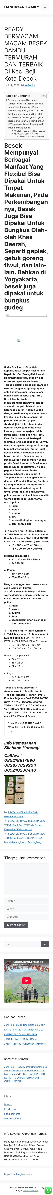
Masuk (8, 1104)
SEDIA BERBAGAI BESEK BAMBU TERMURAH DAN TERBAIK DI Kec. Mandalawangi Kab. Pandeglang (24, 838)
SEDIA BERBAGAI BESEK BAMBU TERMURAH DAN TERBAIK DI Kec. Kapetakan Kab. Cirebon (24, 825)
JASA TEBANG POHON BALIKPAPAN (25, 1044)
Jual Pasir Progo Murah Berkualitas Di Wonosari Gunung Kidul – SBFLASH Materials (25, 1070)
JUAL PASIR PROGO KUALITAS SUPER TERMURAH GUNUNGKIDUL (24, 1078)
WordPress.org (12, 1118)
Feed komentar (12, 1113)
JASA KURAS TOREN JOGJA (20, 1039)
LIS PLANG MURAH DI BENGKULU (24, 1029)
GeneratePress (30, 1190)
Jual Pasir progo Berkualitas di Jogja (24, 1025)
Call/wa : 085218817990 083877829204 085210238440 (30, 135)
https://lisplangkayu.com (18, 1174)
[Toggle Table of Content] (42, 96)
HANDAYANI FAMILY (21, 7)
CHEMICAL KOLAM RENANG (20, 1034)
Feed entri (10, 1109)
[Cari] (45, 944)
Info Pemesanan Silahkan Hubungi (31, 131)
